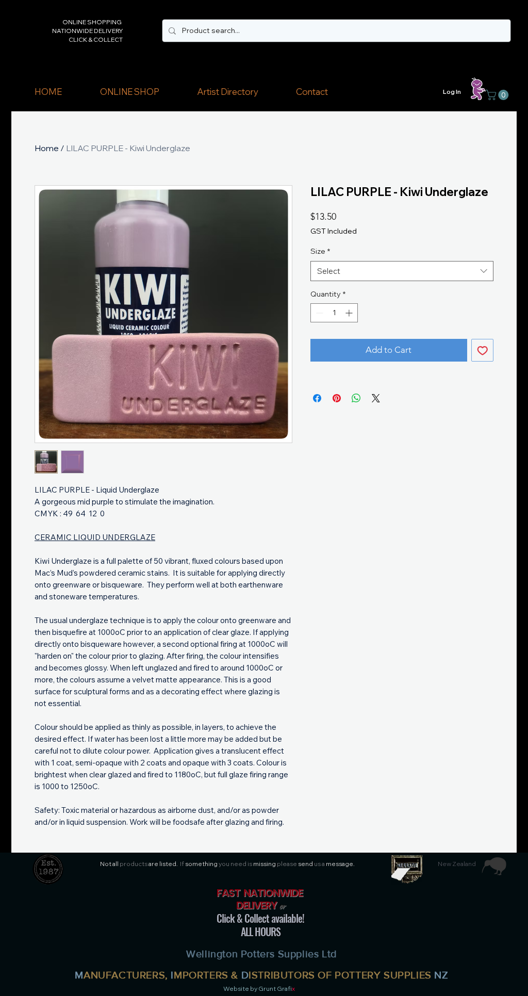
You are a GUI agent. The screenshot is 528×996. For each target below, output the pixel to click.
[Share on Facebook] (317, 398)
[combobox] (401, 271)
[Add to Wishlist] (482, 350)
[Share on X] (376, 398)
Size (320, 251)
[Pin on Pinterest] (337, 398)
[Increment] (349, 313)
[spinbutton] (334, 313)
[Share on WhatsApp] (356, 398)
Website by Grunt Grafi (257, 988)
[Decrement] (318, 313)
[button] (129, 92)
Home (47, 148)
